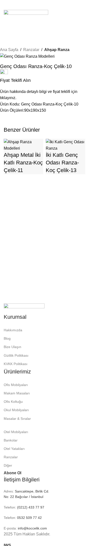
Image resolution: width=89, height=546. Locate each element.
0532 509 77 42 (29, 518)
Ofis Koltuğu (13, 402)
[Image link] (24, 308)
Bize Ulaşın (12, 347)
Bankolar (11, 440)
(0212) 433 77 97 (30, 507)
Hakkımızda (13, 330)
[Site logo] (26, 15)
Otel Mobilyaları (16, 432)
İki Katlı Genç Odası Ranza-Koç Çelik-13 (62, 162)
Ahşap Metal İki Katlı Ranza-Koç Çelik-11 (23, 162)
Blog (7, 338)
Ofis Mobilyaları (16, 385)
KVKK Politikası (15, 364)
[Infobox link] (41, 85)
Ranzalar (11, 457)
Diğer (8, 465)
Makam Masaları (17, 393)
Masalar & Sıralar (17, 419)
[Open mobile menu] (44, 5)
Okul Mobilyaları (16, 410)
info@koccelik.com (32, 528)
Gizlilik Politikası (16, 355)
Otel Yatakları (14, 449)
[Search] (44, 26)
